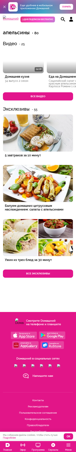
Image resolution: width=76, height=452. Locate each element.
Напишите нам (43, 376)
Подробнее (9, 438)
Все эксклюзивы (38, 273)
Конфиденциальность (38, 419)
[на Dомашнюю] (11, 18)
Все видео (38, 96)
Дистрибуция (38, 431)
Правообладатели (38, 425)
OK (68, 436)
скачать (66, 7)
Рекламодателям (38, 406)
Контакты (38, 400)
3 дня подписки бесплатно (37, 19)
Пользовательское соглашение (38, 412)
